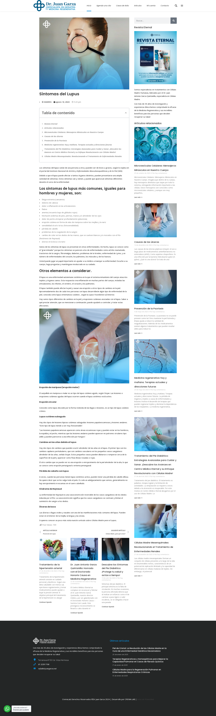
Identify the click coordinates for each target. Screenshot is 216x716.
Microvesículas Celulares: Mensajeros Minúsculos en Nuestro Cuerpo (74, 132)
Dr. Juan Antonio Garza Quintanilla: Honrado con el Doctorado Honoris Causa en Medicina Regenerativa (83, 571)
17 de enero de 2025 (120, 665)
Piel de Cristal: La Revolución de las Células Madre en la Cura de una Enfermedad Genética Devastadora (139, 649)
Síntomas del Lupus (59, 94)
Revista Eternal (50, 124)
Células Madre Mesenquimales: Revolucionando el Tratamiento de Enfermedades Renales (83, 156)
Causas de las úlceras (53, 136)
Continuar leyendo (45, 602)
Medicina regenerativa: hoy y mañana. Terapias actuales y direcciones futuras (78, 144)
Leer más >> (138, 197)
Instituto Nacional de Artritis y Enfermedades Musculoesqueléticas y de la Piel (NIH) (86, 171)
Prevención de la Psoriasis (55, 140)
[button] (126, 113)
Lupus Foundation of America (101, 294)
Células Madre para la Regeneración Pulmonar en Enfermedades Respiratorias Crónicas (136, 671)
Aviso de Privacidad (145, 699)
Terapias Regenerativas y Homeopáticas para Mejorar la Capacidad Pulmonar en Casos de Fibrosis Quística (140, 660)
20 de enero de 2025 (120, 654)
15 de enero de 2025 (120, 676)
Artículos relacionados (54, 128)
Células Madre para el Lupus (104, 520)
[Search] (173, 20)
